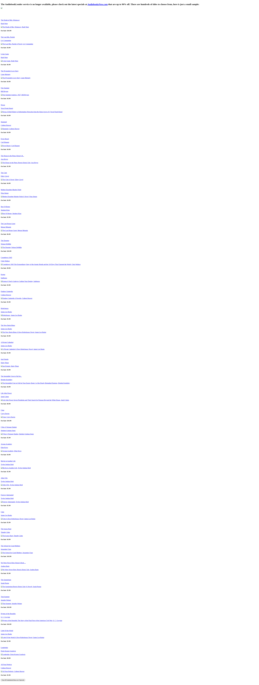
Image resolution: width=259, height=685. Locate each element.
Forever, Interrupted (7, 495)
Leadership (4, 647)
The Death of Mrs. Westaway (10, 20)
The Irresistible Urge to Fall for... (11, 376)
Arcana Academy (6, 444)
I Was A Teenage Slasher (9, 427)
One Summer (5, 88)
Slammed (4, 122)
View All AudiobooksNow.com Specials (13, 680)
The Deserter (5, 240)
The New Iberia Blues (8, 325)
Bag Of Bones (5, 207)
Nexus (3, 105)
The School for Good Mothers (10, 546)
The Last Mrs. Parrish (8, 37)
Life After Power (6, 393)
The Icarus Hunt (6, 529)
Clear (2, 410)
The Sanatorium (6, 580)
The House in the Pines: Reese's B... (12, 156)
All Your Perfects (6, 664)
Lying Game (5, 54)
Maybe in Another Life (8, 461)
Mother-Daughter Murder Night (11, 190)
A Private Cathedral (7, 342)
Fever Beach (5, 139)
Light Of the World (7, 631)
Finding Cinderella (7, 291)
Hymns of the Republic (8, 614)
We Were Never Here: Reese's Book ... (13, 563)
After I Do (4, 478)
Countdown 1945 (6, 257)
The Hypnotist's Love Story (10, 71)
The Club (4, 173)
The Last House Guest (8, 223)
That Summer (5, 597)
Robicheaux (4, 308)
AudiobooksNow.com (98, 4)
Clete (2, 512)
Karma (3, 274)
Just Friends (4, 359)
